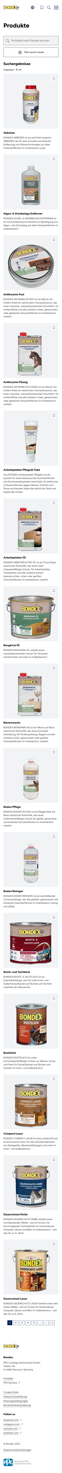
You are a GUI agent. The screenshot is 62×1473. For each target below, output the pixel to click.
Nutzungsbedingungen (15, 1401)
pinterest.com (10, 1433)
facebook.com (11, 1420)
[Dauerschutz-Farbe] (31, 1195)
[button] (42, 7)
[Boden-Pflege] (31, 787)
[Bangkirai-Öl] (31, 622)
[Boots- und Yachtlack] (31, 951)
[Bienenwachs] (31, 703)
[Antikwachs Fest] (31, 276)
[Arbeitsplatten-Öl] (31, 540)
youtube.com (10, 1428)
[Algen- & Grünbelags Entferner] (31, 192)
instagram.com (11, 1424)
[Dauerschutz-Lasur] (31, 1278)
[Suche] (48, 7)
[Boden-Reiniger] (31, 870)
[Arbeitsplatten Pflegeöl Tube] (31, 452)
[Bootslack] (31, 1032)
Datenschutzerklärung (15, 1396)
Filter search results (34, 52)
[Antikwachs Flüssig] (31, 364)
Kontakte (8, 1378)
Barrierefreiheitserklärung (17, 1405)
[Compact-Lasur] (31, 1112)
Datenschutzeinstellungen (17, 1450)
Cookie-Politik (10, 1392)
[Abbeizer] (31, 112)
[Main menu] (56, 7)
